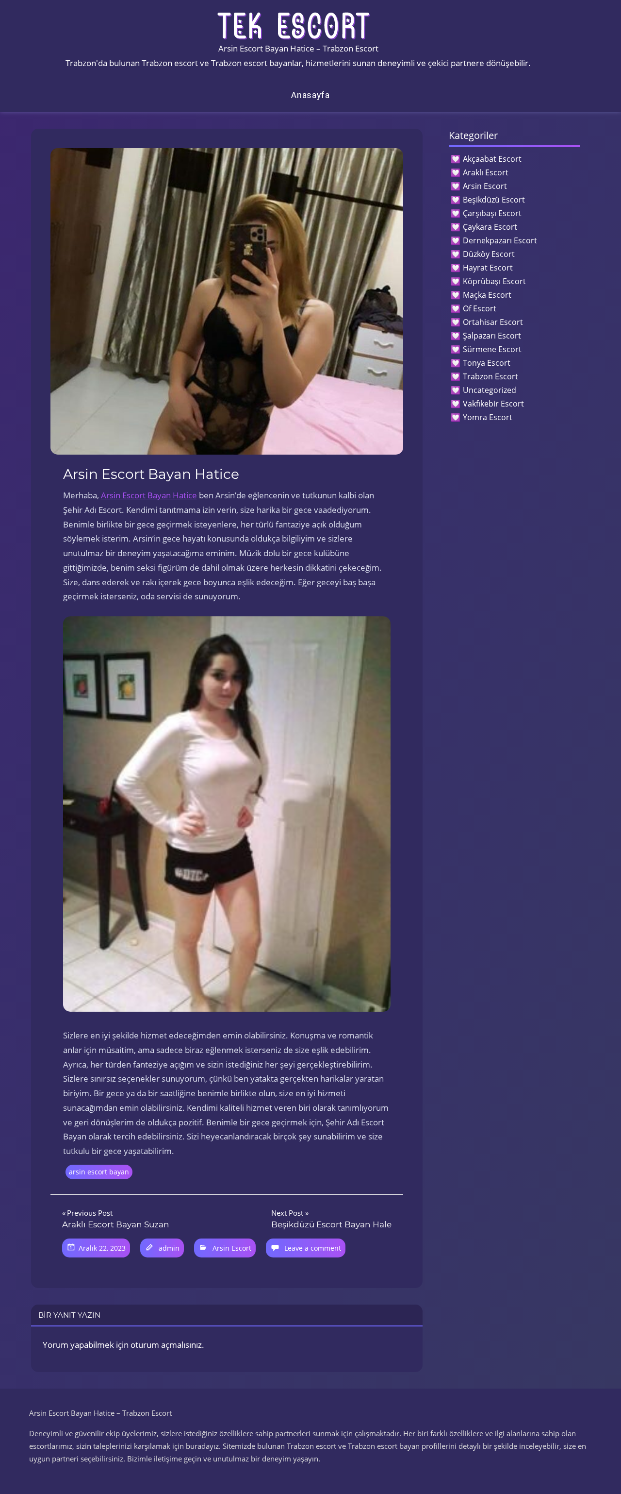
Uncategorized (489, 390)
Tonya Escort (486, 362)
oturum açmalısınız (166, 1344)
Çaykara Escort (490, 226)
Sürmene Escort (492, 349)
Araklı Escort (485, 172)
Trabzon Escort (490, 376)
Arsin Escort (231, 1248)
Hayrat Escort (488, 267)
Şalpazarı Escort (492, 335)
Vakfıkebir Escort (493, 403)
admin (169, 1248)
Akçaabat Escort (492, 158)
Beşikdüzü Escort (494, 199)
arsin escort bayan (99, 1171)
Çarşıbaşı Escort (492, 213)
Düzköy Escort (489, 254)
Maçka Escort (487, 294)
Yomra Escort (487, 417)
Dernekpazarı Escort (500, 240)
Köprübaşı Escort (494, 281)
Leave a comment (312, 1248)
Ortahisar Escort (493, 322)
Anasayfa (310, 95)
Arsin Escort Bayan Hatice (149, 495)
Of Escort (479, 308)
